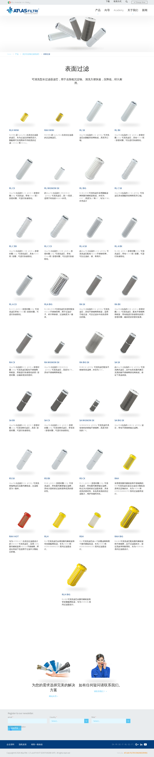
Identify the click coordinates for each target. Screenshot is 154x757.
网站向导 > (53, 696)
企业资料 (11, 744)
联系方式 (117, 1)
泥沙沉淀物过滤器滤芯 (30, 54)
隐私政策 (23, 744)
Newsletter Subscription (17, 727)
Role (94, 717)
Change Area (140, 2)
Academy (119, 10)
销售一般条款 (37, 744)
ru (126, 744)
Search (126, 2)
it (122, 744)
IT (132, 744)
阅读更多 (24, 110)
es (129, 744)
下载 (108, 1)
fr (116, 744)
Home (9, 54)
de (120, 744)
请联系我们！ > (100, 691)
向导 (107, 10)
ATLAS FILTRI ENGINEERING (135, 753)
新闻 (144, 10)
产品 (98, 10)
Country (53, 717)
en (113, 744)
